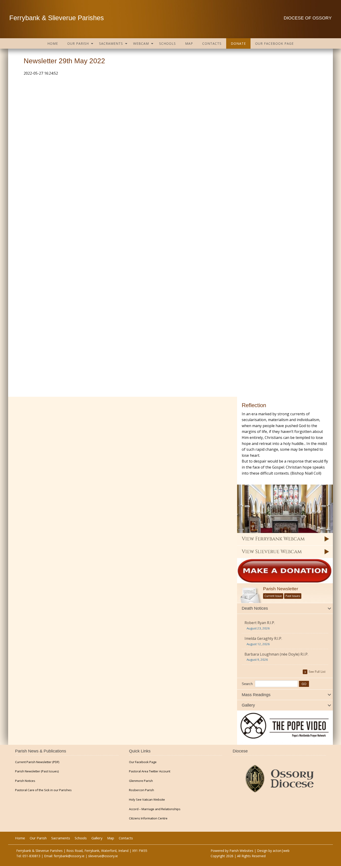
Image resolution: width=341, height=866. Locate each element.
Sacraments (111, 43)
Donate (238, 43)
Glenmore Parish (141, 780)
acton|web (281, 850)
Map (189, 43)
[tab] (285, 608)
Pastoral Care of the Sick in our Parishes (43, 790)
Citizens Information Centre (148, 818)
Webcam (141, 43)
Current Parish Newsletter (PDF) (37, 762)
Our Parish (78, 43)
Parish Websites (241, 850)
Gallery (97, 838)
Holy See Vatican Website (147, 799)
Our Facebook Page (274, 43)
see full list (317, 671)
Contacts (212, 43)
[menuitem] (53, 43)
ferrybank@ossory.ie (69, 856)
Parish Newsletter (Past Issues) (37, 771)
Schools (167, 43)
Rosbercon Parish (141, 790)
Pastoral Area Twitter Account (149, 771)
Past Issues (293, 596)
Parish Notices (25, 780)
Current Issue (273, 596)
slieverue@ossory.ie (103, 856)
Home (52, 43)
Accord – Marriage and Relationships (154, 809)
